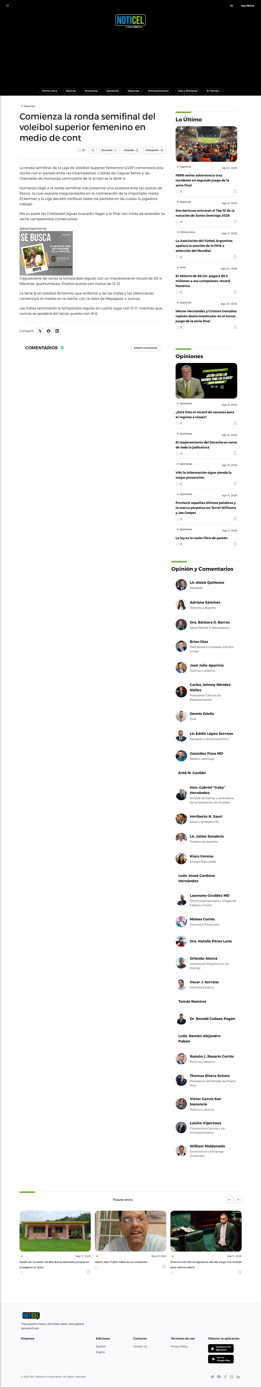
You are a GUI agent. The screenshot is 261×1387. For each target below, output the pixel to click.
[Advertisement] (130, 56)
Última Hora (49, 90)
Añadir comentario (145, 347)
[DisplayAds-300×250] (93, 253)
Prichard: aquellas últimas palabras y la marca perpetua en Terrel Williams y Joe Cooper (206, 507)
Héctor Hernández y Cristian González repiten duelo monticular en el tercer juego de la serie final (206, 316)
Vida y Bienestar (188, 90)
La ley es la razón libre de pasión (201, 538)
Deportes (133, 90)
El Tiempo (213, 90)
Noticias (71, 90)
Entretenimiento (158, 90)
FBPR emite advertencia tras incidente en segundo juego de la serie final (202, 180)
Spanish (101, 1346)
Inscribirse (247, 5)
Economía (91, 90)
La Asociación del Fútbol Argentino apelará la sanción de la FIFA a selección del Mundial (204, 245)
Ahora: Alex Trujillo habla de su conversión (46, 1261)
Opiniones (112, 90)
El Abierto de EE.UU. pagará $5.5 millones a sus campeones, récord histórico (203, 281)
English (100, 1352)
